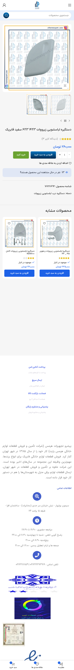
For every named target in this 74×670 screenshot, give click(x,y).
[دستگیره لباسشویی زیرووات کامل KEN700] (19, 233)
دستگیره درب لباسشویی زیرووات (49, 193)
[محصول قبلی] (69, 121)
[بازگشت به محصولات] (65, 121)
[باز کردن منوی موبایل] (69, 5)
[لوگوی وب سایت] (37, 5)
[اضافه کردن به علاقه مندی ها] (44, 223)
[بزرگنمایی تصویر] (65, 86)
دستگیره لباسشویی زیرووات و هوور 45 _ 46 (55, 252)
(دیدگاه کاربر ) (50, 139)
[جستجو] (6, 15)
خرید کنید (21, 155)
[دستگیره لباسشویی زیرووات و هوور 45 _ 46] (55, 233)
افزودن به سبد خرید (43, 155)
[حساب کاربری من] (4, 5)
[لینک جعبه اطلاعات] (37, 371)
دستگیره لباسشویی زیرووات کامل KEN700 (20, 252)
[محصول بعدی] (61, 121)
